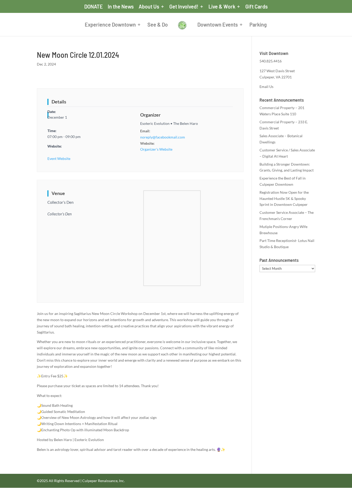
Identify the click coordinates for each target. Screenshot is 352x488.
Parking (258, 25)
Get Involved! (183, 7)
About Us (149, 7)
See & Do (157, 25)
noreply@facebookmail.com (162, 137)
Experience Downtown (110, 25)
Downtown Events (217, 25)
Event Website (58, 158)
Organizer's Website (156, 149)
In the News (121, 7)
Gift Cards (256, 7)
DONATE (93, 7)
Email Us (266, 86)
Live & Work (221, 7)
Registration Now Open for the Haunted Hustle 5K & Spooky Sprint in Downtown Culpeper (284, 198)
